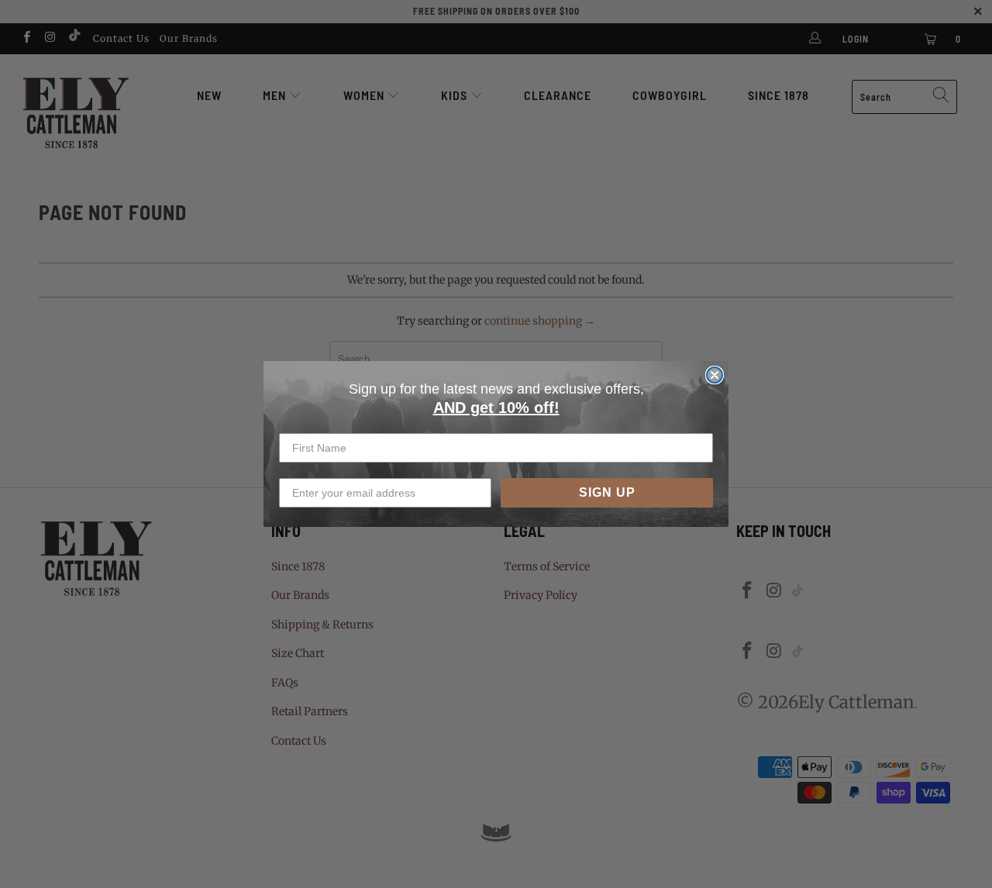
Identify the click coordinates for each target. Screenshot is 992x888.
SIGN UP (607, 492)
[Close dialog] (714, 375)
